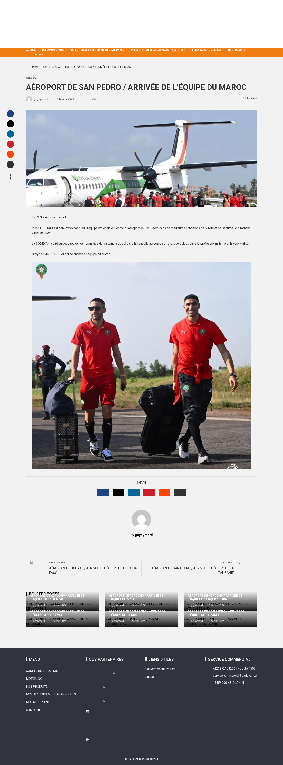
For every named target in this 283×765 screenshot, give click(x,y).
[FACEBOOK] (103, 492)
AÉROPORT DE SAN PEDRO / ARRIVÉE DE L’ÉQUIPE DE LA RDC (137, 613)
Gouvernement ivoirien (160, 669)
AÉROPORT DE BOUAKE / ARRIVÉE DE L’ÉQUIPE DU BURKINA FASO (93, 568)
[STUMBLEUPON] (164, 492)
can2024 (31, 78)
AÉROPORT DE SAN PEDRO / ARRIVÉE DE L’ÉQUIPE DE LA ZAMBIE (216, 613)
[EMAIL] (180, 492)
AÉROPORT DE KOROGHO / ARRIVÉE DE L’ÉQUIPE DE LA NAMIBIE (57, 613)
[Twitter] (10, 124)
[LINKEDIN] (134, 492)
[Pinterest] (10, 144)
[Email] (10, 164)
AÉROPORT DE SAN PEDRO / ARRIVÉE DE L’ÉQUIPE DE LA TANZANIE (192, 568)
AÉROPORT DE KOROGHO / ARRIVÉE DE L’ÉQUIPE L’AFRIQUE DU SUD (215, 597)
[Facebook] (10, 113)
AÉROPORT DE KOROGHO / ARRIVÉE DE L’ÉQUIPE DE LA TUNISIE (57, 597)
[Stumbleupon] (10, 154)
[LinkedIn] (10, 134)
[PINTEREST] (149, 492)
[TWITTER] (118, 492)
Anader (150, 677)
